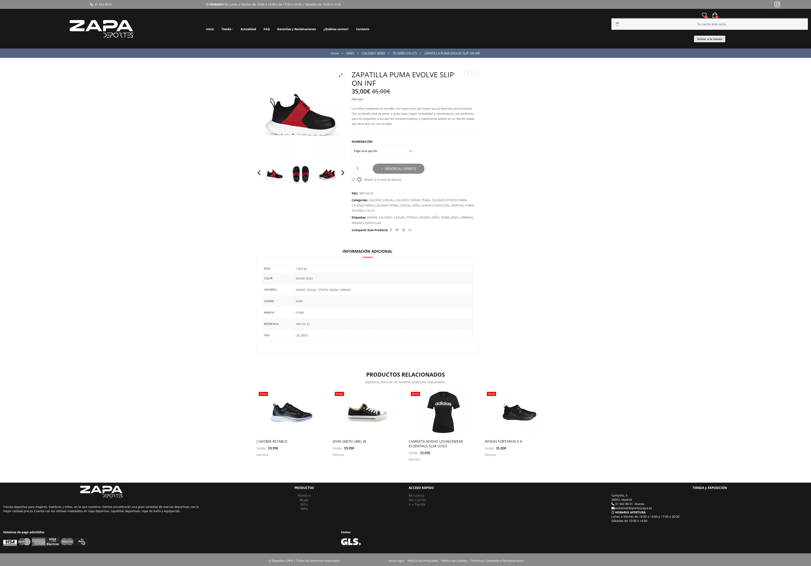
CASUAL (405, 205)
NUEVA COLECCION (435, 205)
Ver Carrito (417, 500)
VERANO (357, 223)
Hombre (304, 495)
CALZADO (385, 217)
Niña (304, 508)
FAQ (267, 29)
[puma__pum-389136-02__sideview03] (274, 174)
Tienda (226, 29)
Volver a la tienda (709, 39)
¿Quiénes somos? (336, 29)
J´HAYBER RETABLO (272, 441)
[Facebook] (391, 230)
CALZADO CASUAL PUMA (413, 200)
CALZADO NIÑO (373, 53)
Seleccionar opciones (275, 456)
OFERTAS (457, 205)
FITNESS (412, 217)
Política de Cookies (454, 561)
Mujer (304, 500)
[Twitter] (397, 230)
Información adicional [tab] (367, 251)
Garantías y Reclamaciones (296, 29)
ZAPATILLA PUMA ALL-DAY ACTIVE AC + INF (468, 74)
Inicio (210, 29)
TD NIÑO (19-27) (405, 53)
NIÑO (350, 53)
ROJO (455, 217)
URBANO (466, 217)
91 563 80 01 (103, 4)
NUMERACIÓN (362, 142)
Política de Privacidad (423, 561)
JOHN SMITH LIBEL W (349, 441)
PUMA (469, 205)
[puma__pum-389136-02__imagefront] (327, 174)
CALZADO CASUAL (381, 200)
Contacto (362, 29)
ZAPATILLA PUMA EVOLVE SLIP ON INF (475, 74)
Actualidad (248, 29)
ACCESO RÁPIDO (421, 488)
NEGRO (425, 217)
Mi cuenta (416, 495)
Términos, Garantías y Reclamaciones (497, 561)
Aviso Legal (396, 561)
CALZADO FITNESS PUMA (449, 200)
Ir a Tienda (417, 504)
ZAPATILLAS (373, 223)
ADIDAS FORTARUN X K (503, 441)
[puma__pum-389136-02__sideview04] (301, 174)
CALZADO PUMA (386, 205)
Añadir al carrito (400, 168)
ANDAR (372, 217)
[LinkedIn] (409, 230)
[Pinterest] (403, 230)
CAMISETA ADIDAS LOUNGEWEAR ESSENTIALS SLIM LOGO (436, 443)
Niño (304, 504)
